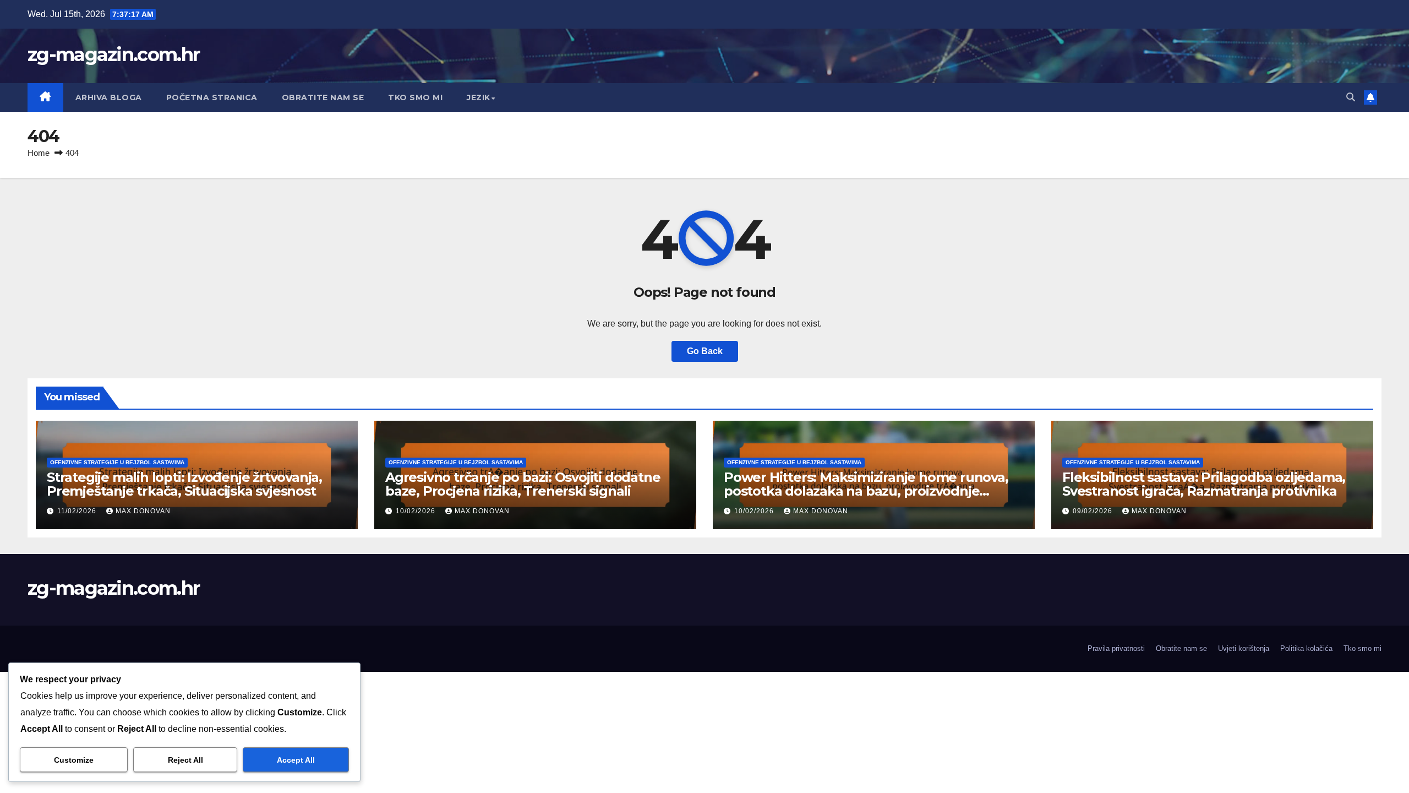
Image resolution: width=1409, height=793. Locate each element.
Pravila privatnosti (1116, 648)
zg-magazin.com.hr (113, 54)
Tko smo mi (415, 97)
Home (39, 152)
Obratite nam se (323, 97)
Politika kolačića (1306, 648)
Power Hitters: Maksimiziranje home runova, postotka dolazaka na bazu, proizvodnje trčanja (866, 491)
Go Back (705, 351)
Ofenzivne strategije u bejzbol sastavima (117, 462)
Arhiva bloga (108, 97)
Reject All (185, 760)
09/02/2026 (1094, 511)
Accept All (296, 760)
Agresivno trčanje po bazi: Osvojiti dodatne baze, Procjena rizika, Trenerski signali (522, 484)
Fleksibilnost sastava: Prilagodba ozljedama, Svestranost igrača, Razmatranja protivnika (1203, 484)
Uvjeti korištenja (1243, 648)
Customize (74, 760)
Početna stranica (212, 97)
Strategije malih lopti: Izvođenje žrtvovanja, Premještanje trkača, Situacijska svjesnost (184, 484)
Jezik (478, 97)
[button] (1350, 97)
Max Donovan (143, 511)
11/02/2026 (78, 511)
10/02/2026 (417, 511)
